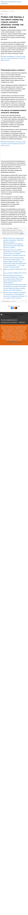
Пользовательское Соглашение (9, 322)
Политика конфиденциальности (9, 320)
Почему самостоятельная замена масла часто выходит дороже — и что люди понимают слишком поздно (14, 265)
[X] (16, 308)
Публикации (22, 322)
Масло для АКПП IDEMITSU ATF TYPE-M (14, 273)
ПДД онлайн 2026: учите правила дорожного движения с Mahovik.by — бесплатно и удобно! (14, 245)
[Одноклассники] (14, 308)
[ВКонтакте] (12, 308)
